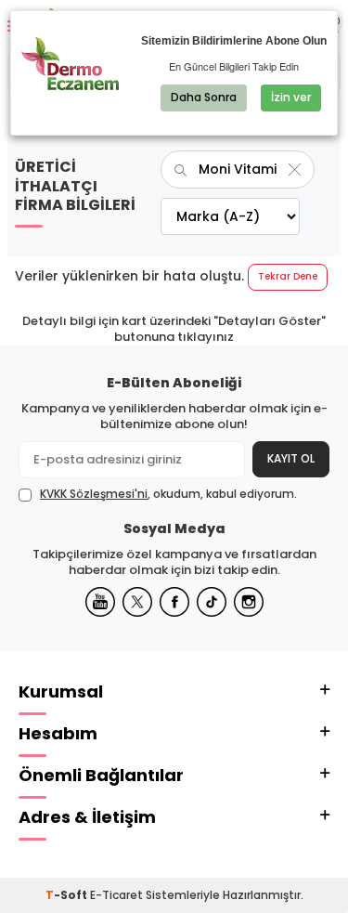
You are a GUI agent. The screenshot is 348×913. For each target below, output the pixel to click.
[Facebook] (174, 602)
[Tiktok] (211, 602)
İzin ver (291, 97)
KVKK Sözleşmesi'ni (94, 494)
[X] (137, 602)
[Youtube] (100, 602)
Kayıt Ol (291, 458)
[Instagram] (249, 602)
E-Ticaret (116, 895)
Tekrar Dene (287, 276)
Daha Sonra (204, 97)
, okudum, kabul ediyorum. (168, 494)
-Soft (67, 895)
